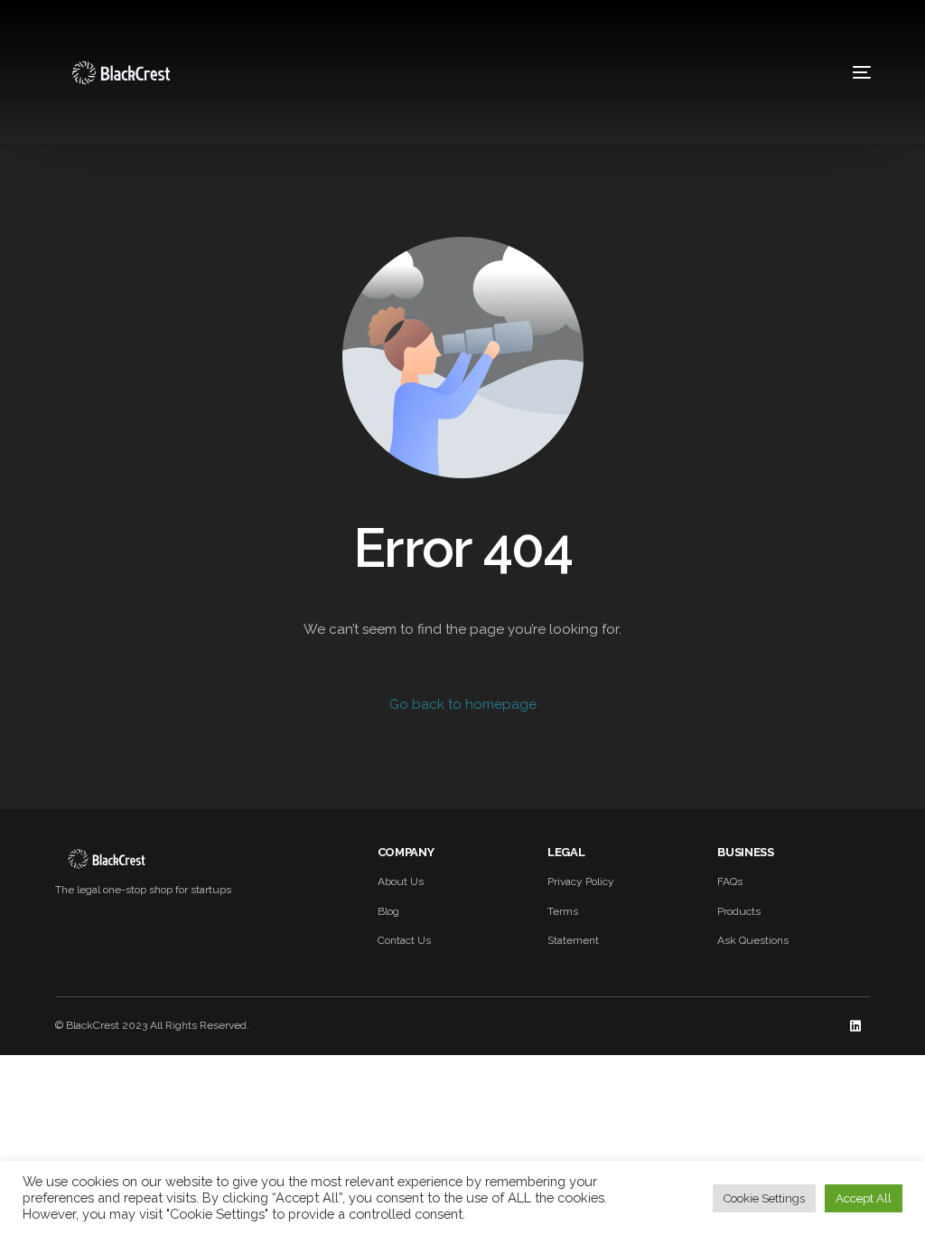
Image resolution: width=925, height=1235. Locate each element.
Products (739, 911)
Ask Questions (753, 940)
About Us (401, 881)
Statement (573, 940)
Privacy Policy (580, 881)
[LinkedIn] (855, 1025)
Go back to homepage (463, 704)
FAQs (730, 881)
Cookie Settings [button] (764, 1198)
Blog (388, 911)
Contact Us (404, 940)
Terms (562, 911)
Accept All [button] (864, 1198)
